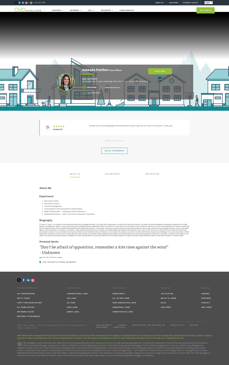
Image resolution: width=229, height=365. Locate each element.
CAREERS (205, 294)
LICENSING (122, 325)
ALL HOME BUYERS (25, 307)
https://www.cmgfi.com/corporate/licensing (106, 355)
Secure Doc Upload (93, 93)
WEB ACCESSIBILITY (104, 325)
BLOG (163, 303)
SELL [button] (90, 10)
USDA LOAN (72, 307)
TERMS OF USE (119, 327)
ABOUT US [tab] (75, 174)
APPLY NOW (160, 71)
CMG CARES (206, 307)
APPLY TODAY (23, 298)
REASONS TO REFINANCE (28, 316)
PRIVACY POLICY (177, 325)
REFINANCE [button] (75, 10)
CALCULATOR (167, 294)
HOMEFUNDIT (119, 294)
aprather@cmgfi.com (112, 87)
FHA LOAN (71, 298)
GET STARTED (205, 10)
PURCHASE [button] (56, 10)
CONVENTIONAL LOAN (77, 294)
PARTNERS (206, 298)
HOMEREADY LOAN (121, 307)
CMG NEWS (173, 3)
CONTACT (205, 303)
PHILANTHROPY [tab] (112, 174)
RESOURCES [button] (106, 10)
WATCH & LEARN (168, 298)
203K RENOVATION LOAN (124, 303)
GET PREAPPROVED (26, 294)
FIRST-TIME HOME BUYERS (29, 303)
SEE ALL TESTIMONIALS (114, 151)
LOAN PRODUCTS (127, 10)
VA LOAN (71, 303)
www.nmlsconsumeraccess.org (108, 343)
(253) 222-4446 (91, 87)
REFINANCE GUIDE (25, 312)
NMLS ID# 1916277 (89, 79)
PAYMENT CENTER (190, 3)
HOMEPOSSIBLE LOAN (123, 312)
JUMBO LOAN (73, 312)
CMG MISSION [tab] (152, 174)
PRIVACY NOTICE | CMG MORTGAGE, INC (148, 325)
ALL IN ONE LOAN (121, 298)
